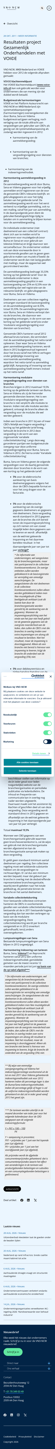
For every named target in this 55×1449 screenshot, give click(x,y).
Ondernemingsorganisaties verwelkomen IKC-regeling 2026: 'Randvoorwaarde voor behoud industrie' (26, 1311)
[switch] (47, 723)
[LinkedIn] (28, 1200)
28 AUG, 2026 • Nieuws (15, 1233)
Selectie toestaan (27, 771)
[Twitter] (35, 1200)
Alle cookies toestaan (27, 762)
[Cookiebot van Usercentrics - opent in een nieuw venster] (32, 677)
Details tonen (39, 753)
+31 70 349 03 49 (14, 1391)
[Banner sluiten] (51, 676)
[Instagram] (18, 1415)
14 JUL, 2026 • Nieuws (14, 1304)
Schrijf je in (13, 1352)
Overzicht (12, 23)
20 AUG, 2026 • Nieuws (15, 1250)
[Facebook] (21, 1200)
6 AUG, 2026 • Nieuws (14, 1268)
